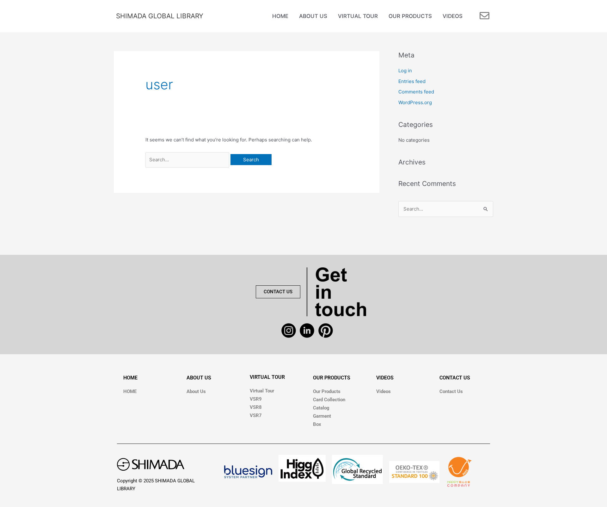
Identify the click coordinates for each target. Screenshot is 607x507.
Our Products (326, 391)
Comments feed (416, 92)
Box (317, 424)
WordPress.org (415, 102)
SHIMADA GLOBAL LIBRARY (159, 16)
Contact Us (451, 391)
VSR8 (256, 407)
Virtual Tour (262, 391)
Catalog (321, 408)
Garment (322, 416)
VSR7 (256, 415)
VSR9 (256, 399)
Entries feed (412, 81)
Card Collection (329, 400)
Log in (405, 71)
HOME (130, 378)
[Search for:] (187, 160)
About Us (196, 391)
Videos (383, 391)
